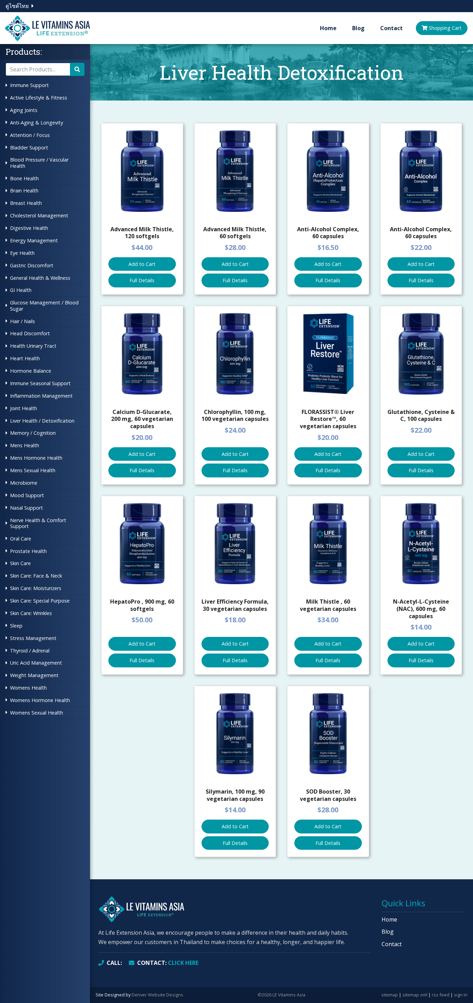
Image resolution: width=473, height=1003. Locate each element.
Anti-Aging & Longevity (36, 122)
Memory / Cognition (33, 433)
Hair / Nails (22, 321)
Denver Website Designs (157, 995)
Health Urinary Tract (33, 346)
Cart (445, 28)
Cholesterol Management (39, 215)
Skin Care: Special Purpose (40, 600)
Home (328, 28)
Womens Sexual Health (36, 712)
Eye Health (22, 253)
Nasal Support (26, 507)
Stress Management (33, 638)
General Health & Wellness (40, 278)
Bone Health (24, 178)
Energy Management (34, 240)
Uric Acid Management (36, 662)
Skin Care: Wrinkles (31, 613)
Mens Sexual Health (32, 470)
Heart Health (25, 358)
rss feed (440, 995)
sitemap (389, 995)
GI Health (21, 290)
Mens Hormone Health (36, 458)
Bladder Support (29, 147)
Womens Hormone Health (40, 700)
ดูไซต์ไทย (17, 6)
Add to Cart (141, 264)
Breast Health (26, 203)
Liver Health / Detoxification (42, 420)
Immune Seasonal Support (40, 383)
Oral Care (20, 538)
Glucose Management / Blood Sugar (44, 305)
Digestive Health (29, 228)
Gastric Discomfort (31, 265)
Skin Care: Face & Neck (36, 575)
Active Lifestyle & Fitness (38, 97)
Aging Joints (23, 110)
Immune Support (29, 85)
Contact (391, 28)
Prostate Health (28, 551)
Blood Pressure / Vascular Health (39, 162)
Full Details (142, 280)
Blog (358, 28)
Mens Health (24, 445)
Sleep (16, 625)
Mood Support (27, 495)
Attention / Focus (30, 135)
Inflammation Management (41, 395)
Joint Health (23, 408)
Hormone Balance (30, 371)
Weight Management (34, 675)
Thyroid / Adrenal (30, 650)
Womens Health (28, 687)
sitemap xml (414, 995)
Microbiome (23, 482)
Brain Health (24, 190)
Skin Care (20, 563)
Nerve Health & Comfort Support (38, 523)
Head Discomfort (30, 333)
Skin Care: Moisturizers (35, 588)
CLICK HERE (167, 963)
